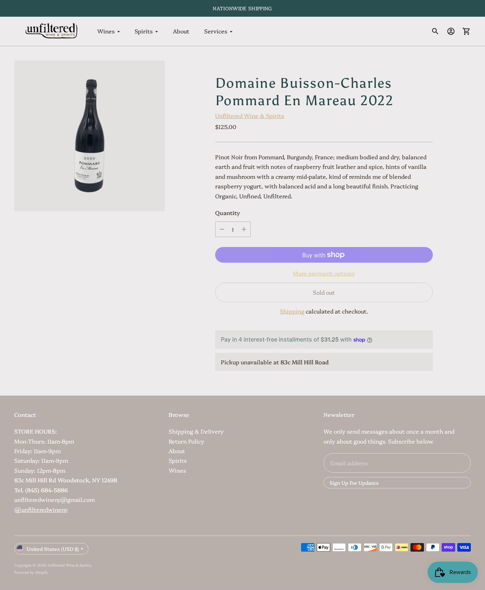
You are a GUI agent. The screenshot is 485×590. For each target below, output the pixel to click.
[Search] (435, 31)
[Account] (451, 31)
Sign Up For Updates (353, 482)
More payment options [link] (324, 273)
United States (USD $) (53, 548)
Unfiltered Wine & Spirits (249, 115)
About (181, 31)
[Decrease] (222, 229)
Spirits (144, 31)
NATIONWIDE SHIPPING (242, 8)
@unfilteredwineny (41, 509)
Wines (106, 31)
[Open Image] (89, 135)
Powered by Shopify (31, 572)
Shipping (292, 311)
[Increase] (244, 229)
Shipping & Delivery (196, 431)
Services (215, 31)
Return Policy (186, 441)
